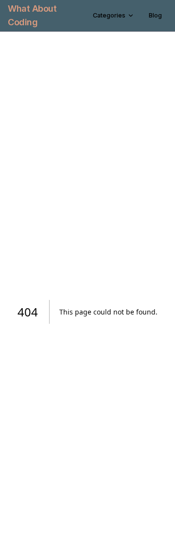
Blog (155, 15)
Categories (109, 15)
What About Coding (32, 15)
